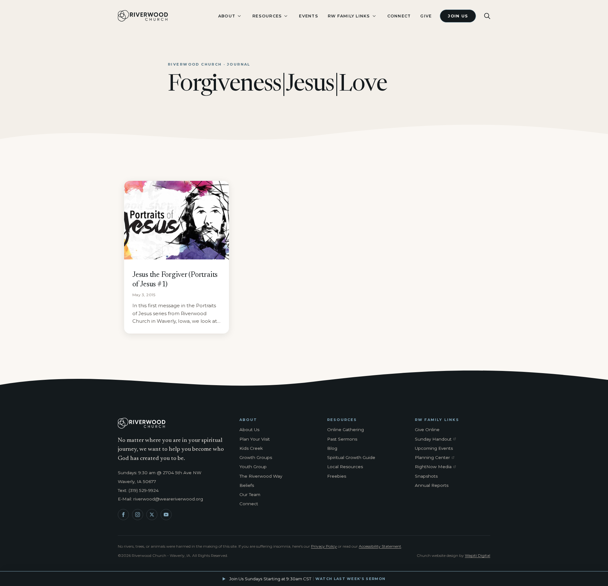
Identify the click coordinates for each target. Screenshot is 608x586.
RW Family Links (349, 16)
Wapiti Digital (477, 555)
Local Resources (345, 466)
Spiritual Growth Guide (351, 457)
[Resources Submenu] (285, 16)
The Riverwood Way (260, 476)
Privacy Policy (324, 546)
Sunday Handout (437, 439)
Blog (332, 448)
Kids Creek (251, 448)
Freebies (336, 476)
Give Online (427, 429)
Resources (267, 16)
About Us (249, 429)
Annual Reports (431, 485)
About (226, 16)
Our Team (249, 494)
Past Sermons (342, 439)
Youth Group (253, 466)
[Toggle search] (487, 16)
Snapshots (426, 476)
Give (426, 16)
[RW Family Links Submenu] (374, 16)
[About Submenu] (239, 16)
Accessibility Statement (380, 546)
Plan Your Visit (254, 439)
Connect (399, 16)
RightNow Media (437, 467)
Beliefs (246, 485)
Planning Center (437, 458)
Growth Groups (255, 457)
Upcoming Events (434, 448)
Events (308, 16)
